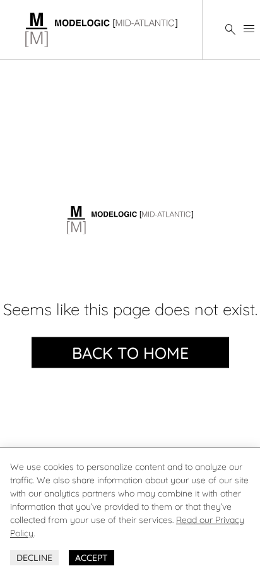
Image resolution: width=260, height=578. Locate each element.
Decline (34, 557)
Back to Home (130, 353)
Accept (91, 557)
